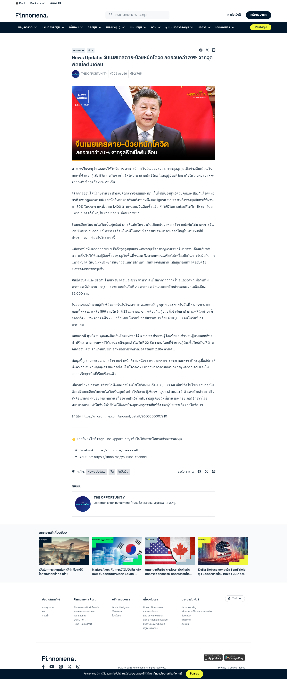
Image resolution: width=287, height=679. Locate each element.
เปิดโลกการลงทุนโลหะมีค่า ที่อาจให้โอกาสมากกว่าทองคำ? (61, 572)
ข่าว (90, 50)
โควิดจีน (123, 471)
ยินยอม (194, 673)
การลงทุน (78, 50)
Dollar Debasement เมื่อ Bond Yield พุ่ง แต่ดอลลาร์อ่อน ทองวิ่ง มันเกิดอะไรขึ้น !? (222, 572)
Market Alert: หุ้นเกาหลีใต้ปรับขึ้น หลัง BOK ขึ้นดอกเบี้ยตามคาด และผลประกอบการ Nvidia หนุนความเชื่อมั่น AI (116, 572)
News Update (96, 471)
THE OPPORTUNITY (109, 497)
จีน (112, 471)
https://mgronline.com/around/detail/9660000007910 (124, 416)
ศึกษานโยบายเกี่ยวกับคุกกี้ (167, 674)
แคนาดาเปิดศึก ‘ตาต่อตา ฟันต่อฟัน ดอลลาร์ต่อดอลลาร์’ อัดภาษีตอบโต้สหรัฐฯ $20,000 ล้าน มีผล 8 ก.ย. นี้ (167, 572)
